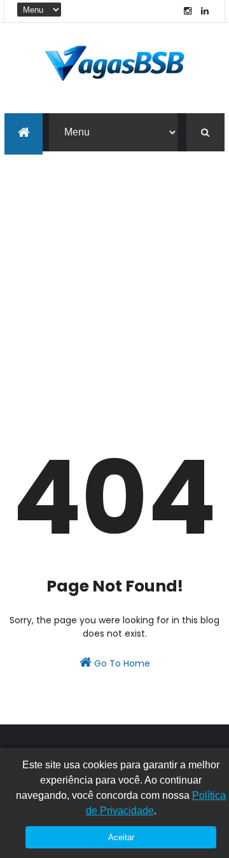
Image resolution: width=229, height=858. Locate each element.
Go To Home (121, 663)
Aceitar (121, 837)
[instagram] (188, 11)
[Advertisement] (114, 272)
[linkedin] (205, 11)
